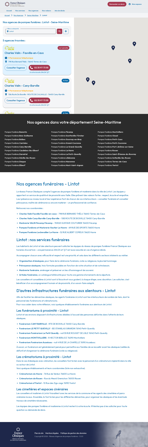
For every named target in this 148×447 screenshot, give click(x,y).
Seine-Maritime (32, 15)
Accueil (7, 15)
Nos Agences (18, 15)
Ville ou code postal (13, 28)
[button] (130, 61)
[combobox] (31, 31)
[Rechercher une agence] (59, 31)
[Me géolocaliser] (65, 31)
